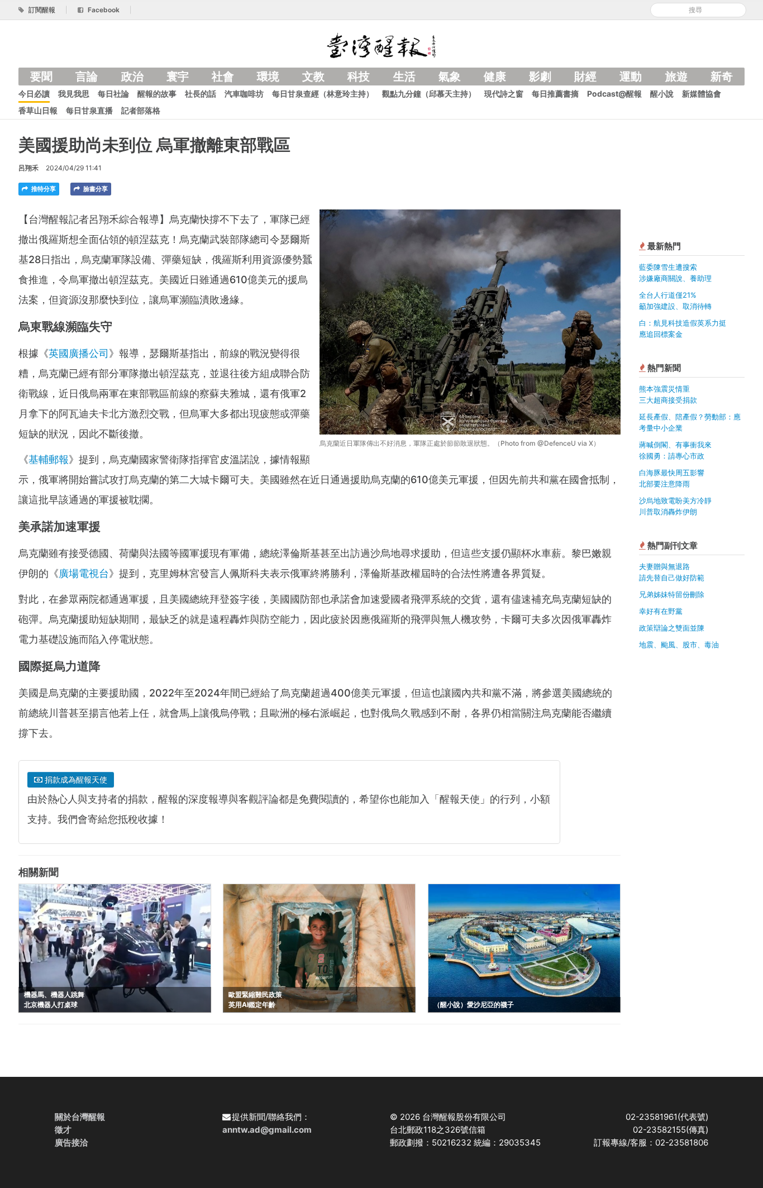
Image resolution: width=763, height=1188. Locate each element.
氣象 (449, 76)
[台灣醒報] (381, 44)
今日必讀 (34, 93)
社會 (223, 76)
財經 (585, 76)
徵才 (63, 1129)
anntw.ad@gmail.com (267, 1129)
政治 (132, 76)
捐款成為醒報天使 (74, 779)
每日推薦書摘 (555, 93)
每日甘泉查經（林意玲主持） (323, 93)
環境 (268, 76)
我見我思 (73, 93)
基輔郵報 (48, 459)
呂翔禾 (28, 168)
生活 (404, 76)
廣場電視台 (84, 573)
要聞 (41, 76)
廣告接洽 (71, 1142)
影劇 (540, 76)
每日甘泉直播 (89, 110)
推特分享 (43, 189)
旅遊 (676, 76)
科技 (358, 76)
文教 (313, 76)
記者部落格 (140, 110)
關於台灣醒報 (80, 1116)
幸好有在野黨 (661, 611)
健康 (495, 76)
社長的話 (200, 93)
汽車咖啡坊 (244, 93)
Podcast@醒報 (614, 93)
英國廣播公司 (79, 353)
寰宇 (177, 76)
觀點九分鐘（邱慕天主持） (429, 93)
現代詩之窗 (503, 93)
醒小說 (662, 93)
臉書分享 (95, 189)
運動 (630, 76)
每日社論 (113, 93)
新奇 (721, 76)
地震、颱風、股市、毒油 (679, 644)
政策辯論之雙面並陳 (671, 627)
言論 (86, 76)
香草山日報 (38, 110)
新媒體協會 (701, 93)
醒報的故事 (157, 93)
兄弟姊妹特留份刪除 (671, 594)
